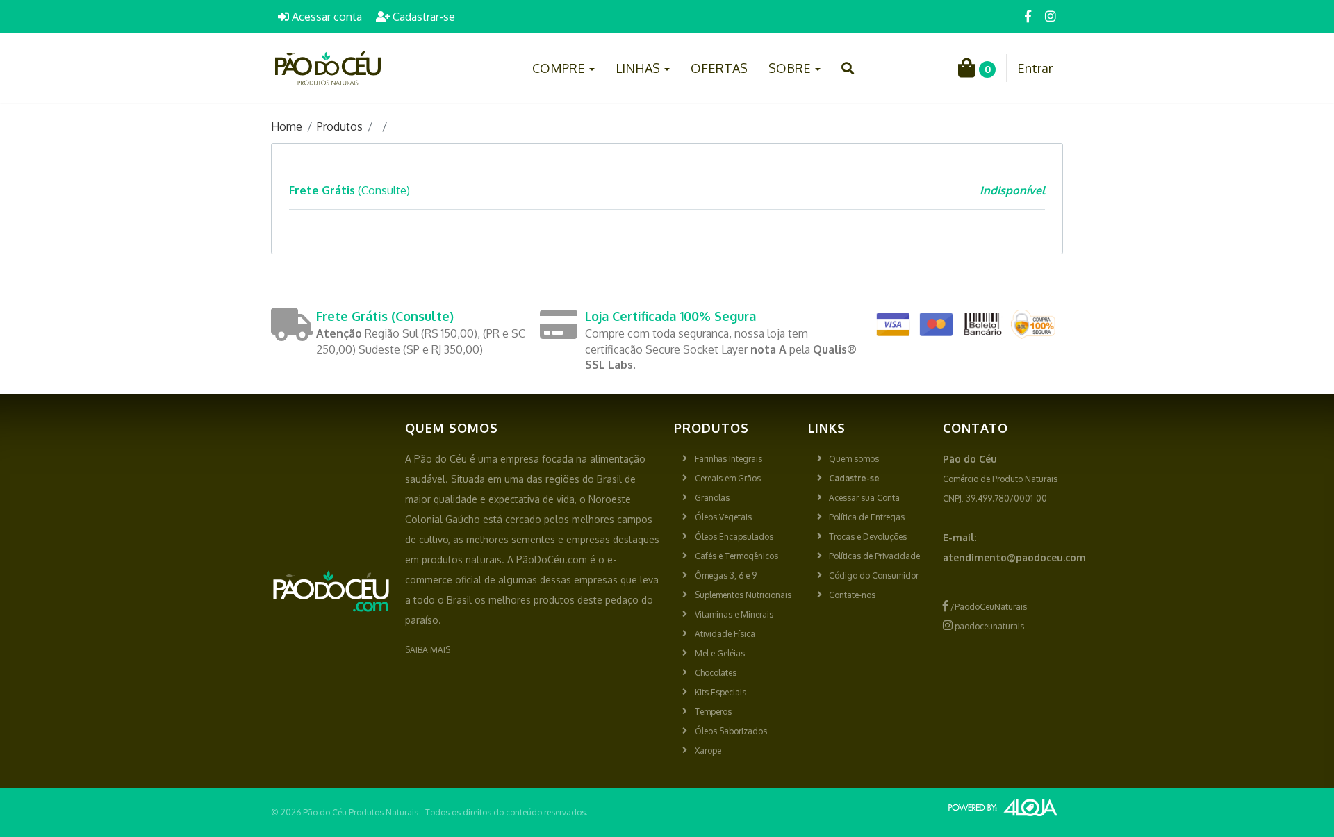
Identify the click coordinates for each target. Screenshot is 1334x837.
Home (286, 126)
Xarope (708, 750)
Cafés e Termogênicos (736, 556)
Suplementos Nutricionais (743, 595)
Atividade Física (725, 634)
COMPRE (560, 68)
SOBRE (791, 68)
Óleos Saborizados (731, 731)
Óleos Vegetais (723, 517)
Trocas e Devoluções (868, 536)
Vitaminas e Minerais (734, 614)
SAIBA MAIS (427, 650)
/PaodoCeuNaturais (987, 607)
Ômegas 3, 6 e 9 (726, 575)
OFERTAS (719, 68)
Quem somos (854, 459)
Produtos (340, 126)
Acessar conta (325, 17)
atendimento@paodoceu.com (1014, 557)
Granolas (712, 497)
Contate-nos (852, 595)
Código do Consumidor (874, 575)
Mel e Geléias (720, 653)
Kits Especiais (720, 692)
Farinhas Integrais (728, 459)
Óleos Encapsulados (734, 536)
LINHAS (639, 68)
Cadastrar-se (422, 17)
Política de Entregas (867, 517)
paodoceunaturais (988, 626)
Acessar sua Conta (864, 497)
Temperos (713, 711)
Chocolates (715, 673)
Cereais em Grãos (728, 478)
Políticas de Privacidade (874, 556)
